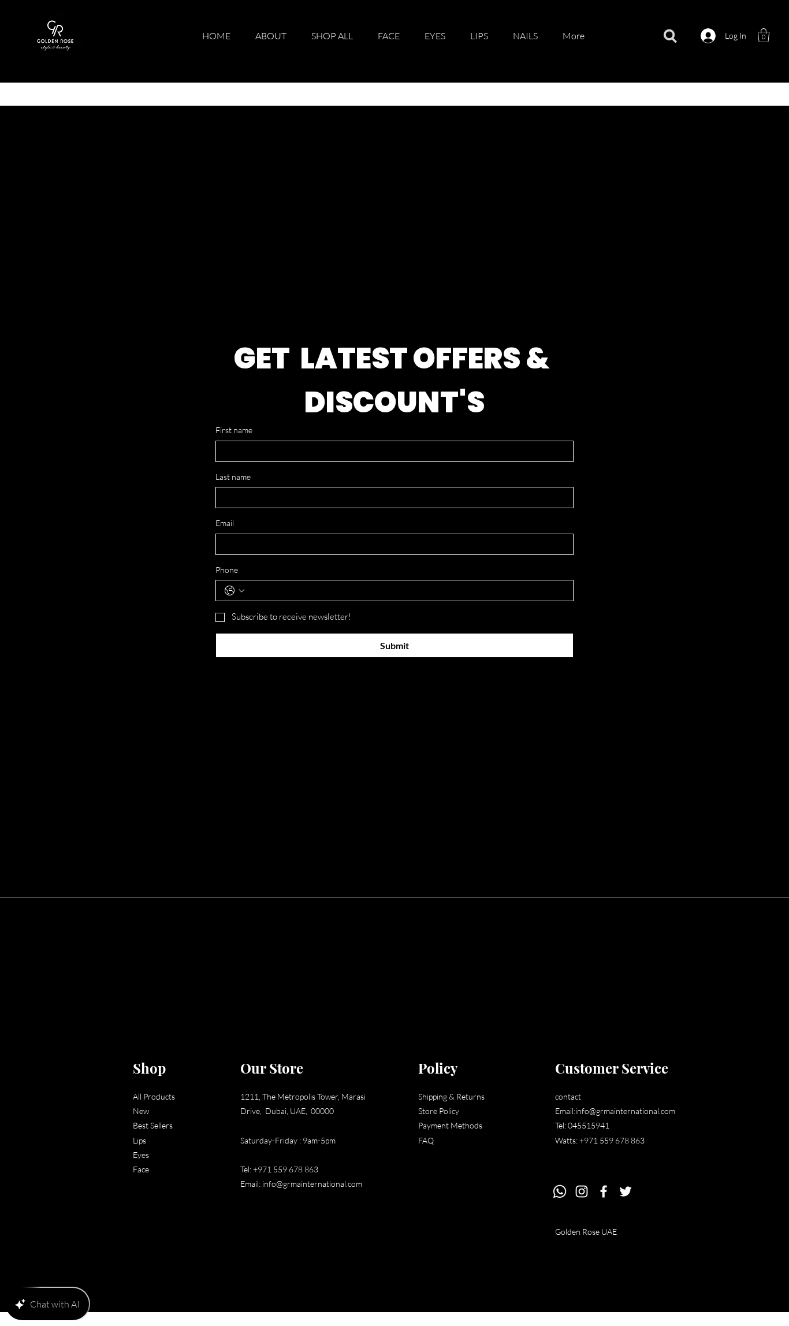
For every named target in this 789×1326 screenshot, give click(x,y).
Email (224, 523)
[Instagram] (582, 1191)
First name (233, 430)
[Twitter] (625, 1191)
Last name (233, 477)
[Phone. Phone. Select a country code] (234, 591)
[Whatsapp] (560, 1191)
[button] (763, 35)
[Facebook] (604, 1191)
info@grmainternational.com (312, 1184)
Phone (226, 570)
